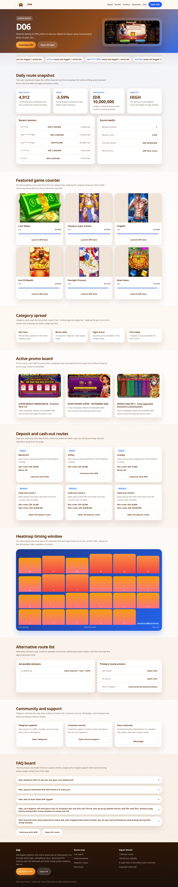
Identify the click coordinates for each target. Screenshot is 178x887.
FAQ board (78, 867)
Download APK (26, 45)
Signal (110, 4)
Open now (152, 670)
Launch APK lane (40, 239)
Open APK (155, 4)
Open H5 (44, 871)
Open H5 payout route (40, 514)
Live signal (78, 854)
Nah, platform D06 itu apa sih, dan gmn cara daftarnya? (46, 780)
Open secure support (89, 739)
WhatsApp (138, 741)
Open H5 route (52, 832)
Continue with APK (39, 476)
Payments (136, 4)
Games (118, 4)
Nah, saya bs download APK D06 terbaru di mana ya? (44, 789)
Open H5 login (48, 45)
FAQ (144, 4)
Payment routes (81, 862)
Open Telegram (39, 739)
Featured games (81, 858)
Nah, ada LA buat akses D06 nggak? (36, 799)
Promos (126, 4)
